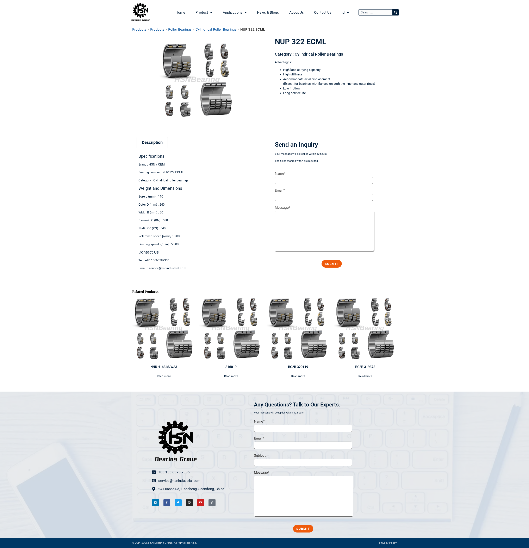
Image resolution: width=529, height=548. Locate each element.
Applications (232, 12)
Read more (164, 376)
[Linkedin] (155, 502)
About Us (296, 12)
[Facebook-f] (166, 502)
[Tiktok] (212, 502)
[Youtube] (200, 502)
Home (180, 12)
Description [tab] (152, 142)
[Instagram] (189, 502)
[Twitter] (178, 502)
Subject (260, 455)
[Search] (395, 12)
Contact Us (322, 12)
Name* (280, 173)
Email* (280, 190)
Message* (282, 207)
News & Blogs (268, 12)
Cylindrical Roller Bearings (215, 29)
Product (201, 12)
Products (139, 29)
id (343, 12)
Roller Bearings (180, 29)
